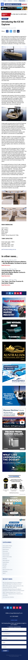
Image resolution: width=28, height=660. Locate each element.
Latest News (6, 562)
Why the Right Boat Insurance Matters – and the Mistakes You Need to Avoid (13, 583)
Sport (4, 573)
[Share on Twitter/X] (11, 31)
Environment (6, 553)
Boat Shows (6, 549)
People (4, 566)
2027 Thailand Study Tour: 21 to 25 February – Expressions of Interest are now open (13, 594)
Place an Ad (22, 0)
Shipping (5, 571)
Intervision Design (15, 656)
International (6, 560)
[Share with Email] (14, 31)
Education (5, 551)
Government (6, 555)
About (4, 0)
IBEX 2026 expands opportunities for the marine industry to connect (13, 586)
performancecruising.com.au (9, 249)
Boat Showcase (7, 547)
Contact (15, 0)
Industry (5, 558)
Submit (5, 650)
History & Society (7, 556)
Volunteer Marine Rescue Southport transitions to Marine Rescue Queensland (13, 590)
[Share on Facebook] (7, 31)
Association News (7, 545)
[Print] (18, 31)
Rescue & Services (7, 569)
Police (4, 567)
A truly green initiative (8, 597)
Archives (10, 0)
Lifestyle (5, 564)
